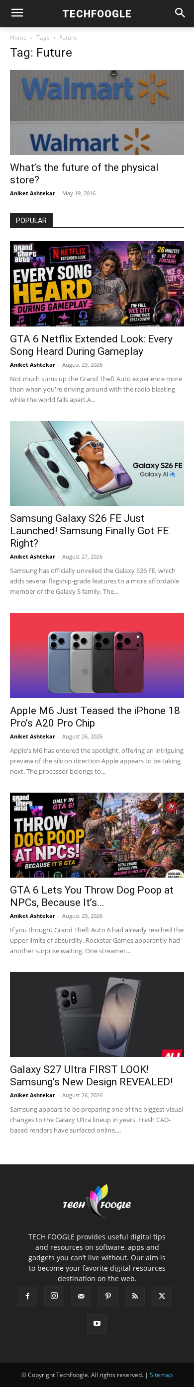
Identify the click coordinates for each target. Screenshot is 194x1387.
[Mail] (81, 1296)
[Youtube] (97, 1324)
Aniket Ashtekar (32, 193)
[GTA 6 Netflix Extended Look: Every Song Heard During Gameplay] (97, 283)
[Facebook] (27, 1296)
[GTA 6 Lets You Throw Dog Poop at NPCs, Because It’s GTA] (97, 835)
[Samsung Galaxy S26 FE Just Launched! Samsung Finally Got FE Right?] (97, 463)
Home (18, 37)
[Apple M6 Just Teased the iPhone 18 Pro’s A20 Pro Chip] (97, 655)
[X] (162, 1296)
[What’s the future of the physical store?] (97, 112)
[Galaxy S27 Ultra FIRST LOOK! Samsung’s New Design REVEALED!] (97, 1014)
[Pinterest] (108, 1296)
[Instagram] (54, 1296)
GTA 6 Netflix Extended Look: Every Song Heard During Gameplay (91, 345)
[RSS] (135, 1296)
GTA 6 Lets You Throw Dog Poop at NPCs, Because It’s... (92, 896)
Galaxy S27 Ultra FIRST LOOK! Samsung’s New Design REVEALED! (91, 1075)
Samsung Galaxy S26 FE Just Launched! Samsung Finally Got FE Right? (89, 530)
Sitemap (161, 1375)
